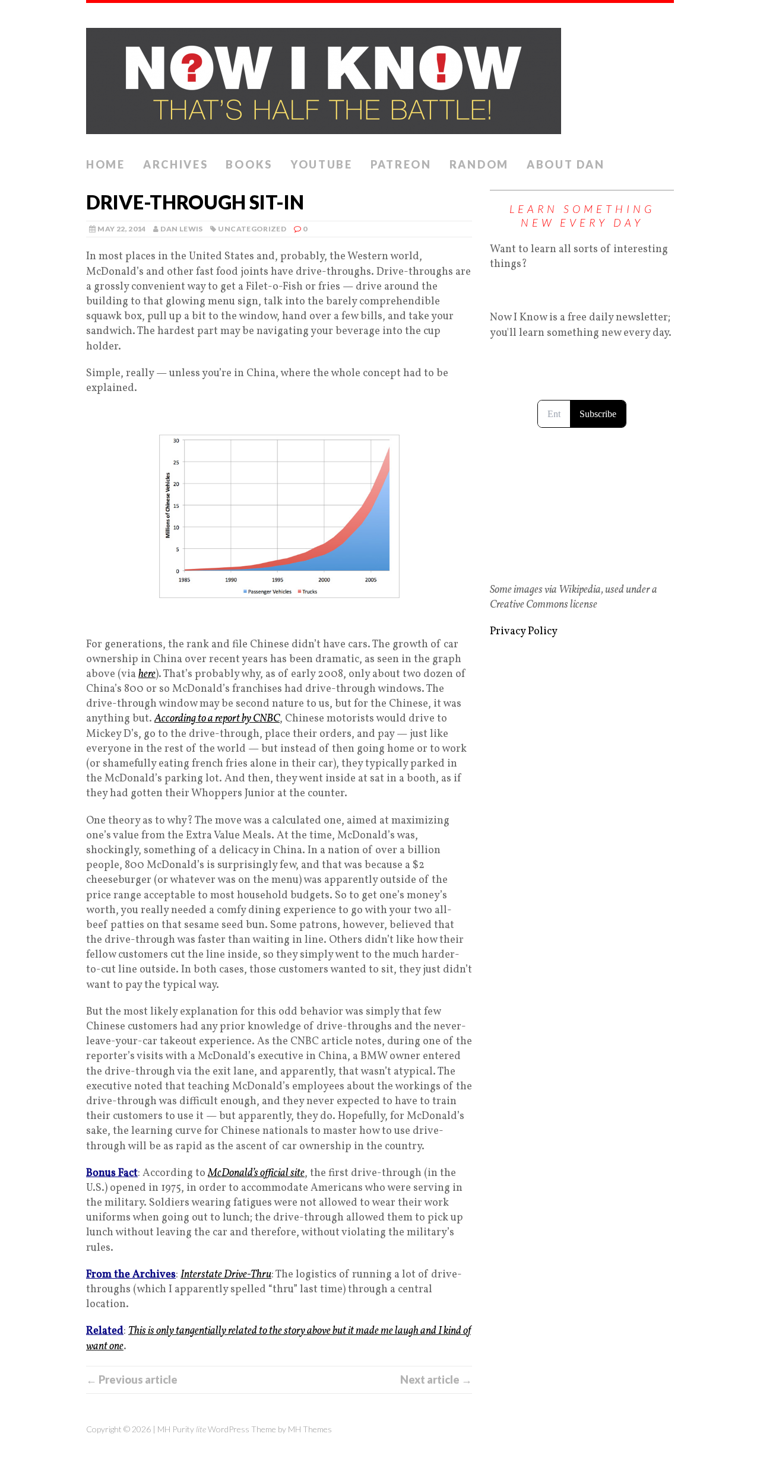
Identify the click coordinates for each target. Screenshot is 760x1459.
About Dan (565, 164)
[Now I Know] (380, 77)
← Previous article (132, 1379)
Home (105, 164)
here (147, 674)
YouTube (321, 164)
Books (249, 164)
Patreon (401, 164)
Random (479, 164)
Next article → (436, 1379)
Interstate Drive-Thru (225, 1274)
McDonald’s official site (256, 1173)
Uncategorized (252, 228)
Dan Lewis (181, 228)
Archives (175, 164)
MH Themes (310, 1429)
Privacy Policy (524, 631)
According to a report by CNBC (217, 718)
